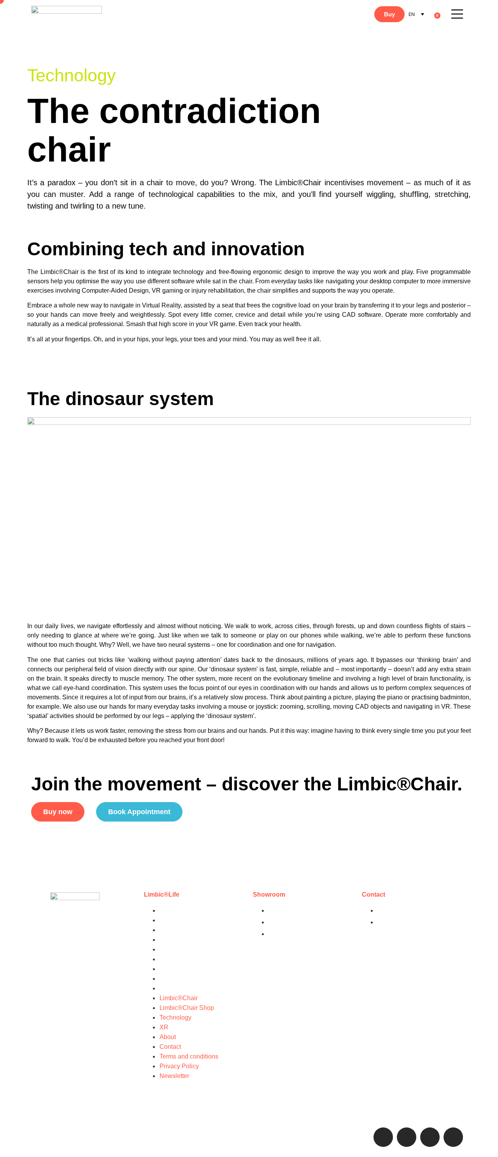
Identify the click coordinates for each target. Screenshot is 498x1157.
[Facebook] (406, 1137)
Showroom (269, 894)
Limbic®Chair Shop (187, 920)
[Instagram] (383, 1137)
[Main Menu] (457, 14)
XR (164, 939)
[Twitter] (430, 1137)
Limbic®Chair (179, 910)
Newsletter (174, 988)
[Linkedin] (453, 1137)
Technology (175, 930)
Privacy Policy (179, 978)
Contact (170, 959)
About (168, 949)
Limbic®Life (161, 894)
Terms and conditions (189, 969)
